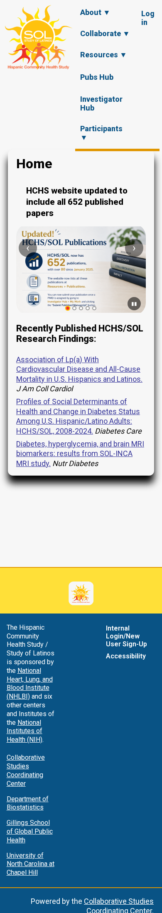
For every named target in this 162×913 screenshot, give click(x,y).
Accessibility (126, 656)
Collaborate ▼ (105, 33)
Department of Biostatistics (28, 803)
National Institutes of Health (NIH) (24, 731)
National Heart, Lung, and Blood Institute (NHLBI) (30, 683)
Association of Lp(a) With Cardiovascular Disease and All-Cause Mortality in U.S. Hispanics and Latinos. (79, 369)
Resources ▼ (103, 54)
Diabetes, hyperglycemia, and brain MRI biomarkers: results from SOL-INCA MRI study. (80, 453)
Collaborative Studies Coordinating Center (26, 770)
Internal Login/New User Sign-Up (126, 636)
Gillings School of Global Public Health (30, 831)
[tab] (68, 308)
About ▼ (95, 12)
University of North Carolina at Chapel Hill (30, 864)
